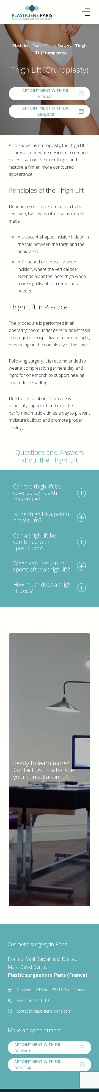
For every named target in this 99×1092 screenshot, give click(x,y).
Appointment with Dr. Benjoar (45, 111)
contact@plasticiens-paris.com (43, 1011)
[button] (86, 12)
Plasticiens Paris (27, 45)
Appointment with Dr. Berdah (45, 93)
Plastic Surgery (58, 45)
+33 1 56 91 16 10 (32, 1000)
